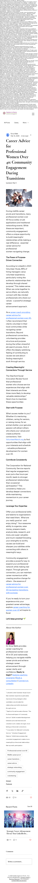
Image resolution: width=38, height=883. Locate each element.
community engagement (15, 771)
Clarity (16, 123)
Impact (8, 781)
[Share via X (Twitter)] (12, 791)
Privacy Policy (25, 877)
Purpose (9, 784)
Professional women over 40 (17, 751)
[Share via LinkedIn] (17, 791)
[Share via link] (23, 791)
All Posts (7, 123)
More (24, 123)
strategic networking (14, 767)
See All (29, 806)
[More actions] (30, 135)
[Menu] (33, 114)
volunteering (11, 776)
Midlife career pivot (14, 755)
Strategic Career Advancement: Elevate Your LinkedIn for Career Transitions (19, 832)
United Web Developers (19, 880)
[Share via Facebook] (7, 791)
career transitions (13, 759)
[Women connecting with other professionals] (19, 819)
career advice (12, 763)
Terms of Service (14, 879)
